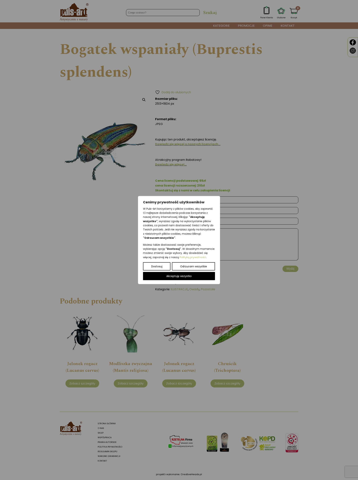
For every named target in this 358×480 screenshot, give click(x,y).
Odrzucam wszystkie (193, 266)
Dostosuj (156, 266)
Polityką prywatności (193, 257)
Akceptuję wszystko (179, 276)
